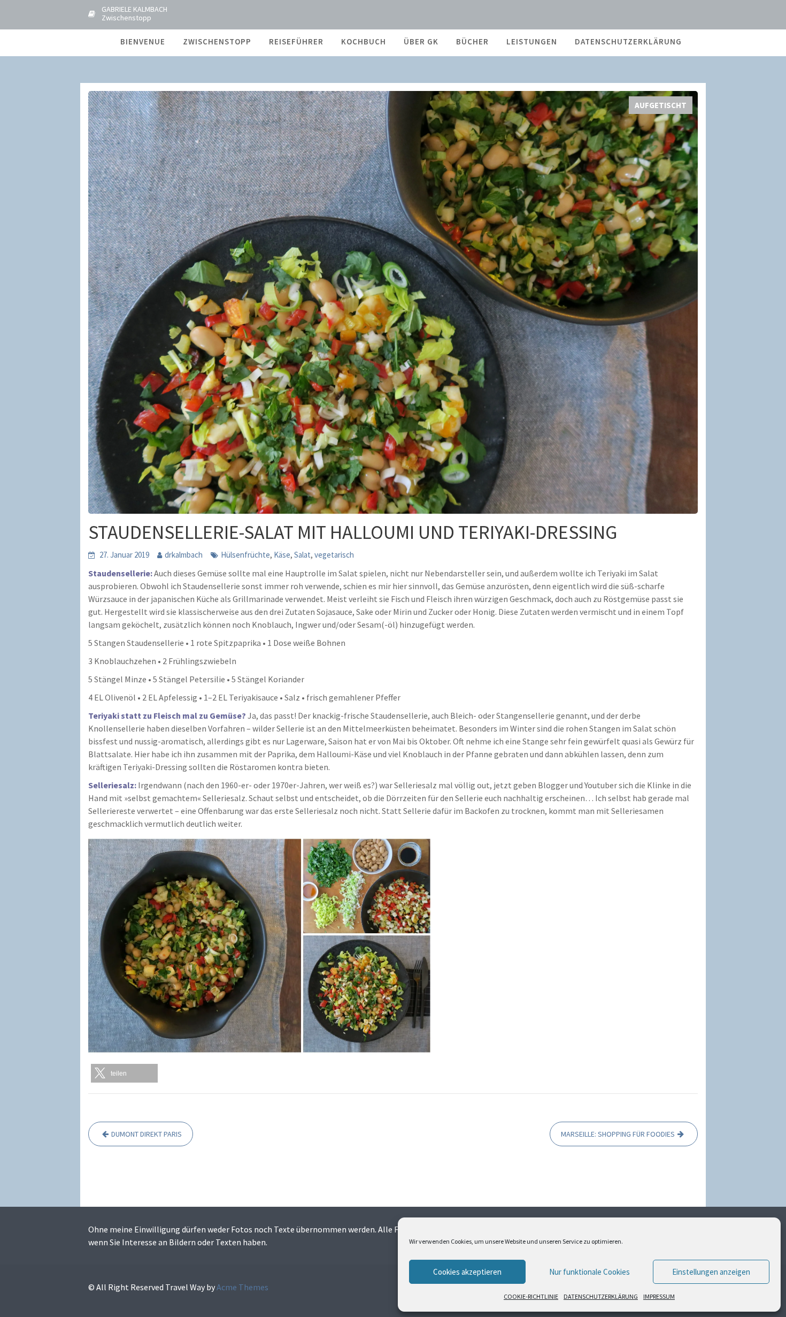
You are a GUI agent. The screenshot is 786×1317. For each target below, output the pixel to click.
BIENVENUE (142, 41)
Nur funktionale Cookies (589, 1272)
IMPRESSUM (659, 1296)
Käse (282, 555)
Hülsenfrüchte (245, 555)
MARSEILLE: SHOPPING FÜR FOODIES (618, 1134)
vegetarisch (334, 555)
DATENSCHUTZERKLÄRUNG (601, 1296)
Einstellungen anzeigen (711, 1272)
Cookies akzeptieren (467, 1272)
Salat (302, 555)
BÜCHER (472, 41)
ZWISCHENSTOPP (217, 41)
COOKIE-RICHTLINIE (531, 1296)
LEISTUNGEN (531, 41)
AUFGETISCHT (661, 105)
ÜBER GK (421, 41)
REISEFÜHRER (296, 41)
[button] (124, 1073)
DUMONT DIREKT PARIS (146, 1134)
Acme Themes (242, 1287)
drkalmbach (184, 555)
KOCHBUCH (363, 41)
